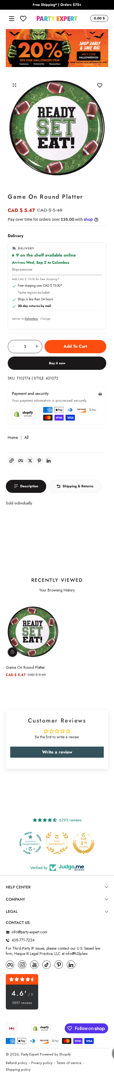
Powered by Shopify (55, 1054)
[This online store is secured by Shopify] (23, 414)
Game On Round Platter (25, 667)
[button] (98, 18)
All (26, 437)
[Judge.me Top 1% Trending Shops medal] (93, 843)
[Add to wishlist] (99, 85)
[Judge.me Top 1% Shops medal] (66, 843)
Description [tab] (29, 486)
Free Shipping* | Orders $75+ (57, 4)
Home (13, 437)
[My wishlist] (23, 18)
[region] (57, 5)
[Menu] (11, 18)
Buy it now (57, 363)
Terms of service (68, 1063)
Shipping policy (18, 1069)
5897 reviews (22, 1003)
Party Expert (30, 1054)
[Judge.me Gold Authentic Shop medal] (39, 843)
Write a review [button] (57, 752)
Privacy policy (41, 1063)
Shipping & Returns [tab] (78, 486)
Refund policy (16, 1063)
